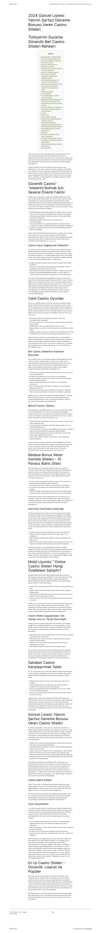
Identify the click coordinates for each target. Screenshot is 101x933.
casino (24, 912)
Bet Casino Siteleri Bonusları (49, 64)
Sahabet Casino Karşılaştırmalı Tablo (51, 84)
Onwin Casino (45, 115)
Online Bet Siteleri (46, 148)
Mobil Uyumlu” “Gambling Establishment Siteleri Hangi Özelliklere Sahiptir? (49, 76)
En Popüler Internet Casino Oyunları (51, 138)
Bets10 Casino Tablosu (47, 66)
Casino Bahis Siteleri (47, 91)
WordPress (88, 928)
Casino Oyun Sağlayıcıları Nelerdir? (51, 60)
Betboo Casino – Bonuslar (48, 117)
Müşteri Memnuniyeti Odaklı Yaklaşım (51, 126)
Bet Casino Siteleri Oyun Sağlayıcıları (51, 107)
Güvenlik (43, 113)
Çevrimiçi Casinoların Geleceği (49, 72)
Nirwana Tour (13, 4)
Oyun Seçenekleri (46, 93)
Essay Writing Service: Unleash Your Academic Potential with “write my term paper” (70, 4)
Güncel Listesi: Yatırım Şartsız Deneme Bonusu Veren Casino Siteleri (49, 87)
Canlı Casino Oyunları (47, 62)
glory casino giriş (51, 241)
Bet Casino (44, 132)
